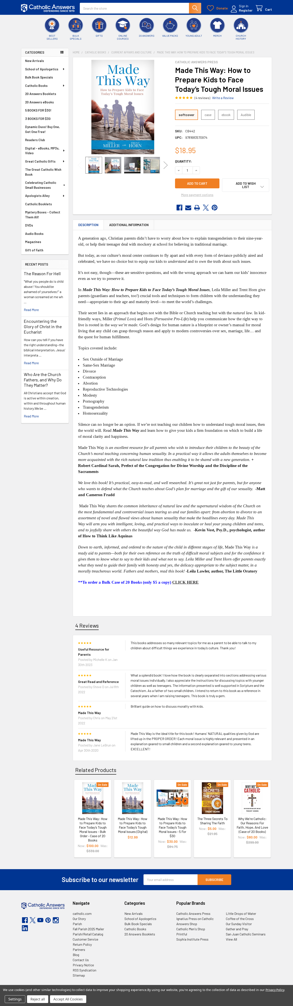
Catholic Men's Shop (190, 929)
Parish (77, 924)
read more (31, 310)
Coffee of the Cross (240, 919)
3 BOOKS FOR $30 (38, 119)
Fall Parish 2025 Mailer (88, 929)
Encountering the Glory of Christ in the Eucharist (43, 326)
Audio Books (34, 234)
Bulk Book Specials (39, 77)
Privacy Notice (83, 965)
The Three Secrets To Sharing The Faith (212, 821)
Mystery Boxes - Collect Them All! (42, 214)
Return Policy (82, 944)
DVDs (29, 225)
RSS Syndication (84, 970)
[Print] (197, 207)
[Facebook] (179, 207)
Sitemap (79, 975)
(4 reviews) (202, 98)
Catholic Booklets (38, 204)
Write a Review (223, 98)
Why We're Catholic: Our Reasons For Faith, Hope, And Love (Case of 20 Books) (252, 825)
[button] (245, 185)
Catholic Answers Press (193, 913)
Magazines (33, 242)
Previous (80, 165)
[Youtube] (40, 920)
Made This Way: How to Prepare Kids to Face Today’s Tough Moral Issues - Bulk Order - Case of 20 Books (92, 829)
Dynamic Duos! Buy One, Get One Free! (42, 129)
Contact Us (81, 960)
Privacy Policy (275, 990)
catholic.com (82, 913)
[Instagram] (56, 920)
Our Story (79, 919)
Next (165, 165)
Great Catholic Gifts (40, 161)
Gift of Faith (34, 250)
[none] (123, 107)
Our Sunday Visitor (239, 924)
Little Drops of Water (241, 913)
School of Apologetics (41, 69)
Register (245, 10)
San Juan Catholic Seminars (246, 934)
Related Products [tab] (95, 770)
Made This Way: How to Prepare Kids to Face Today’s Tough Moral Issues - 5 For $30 (172, 827)
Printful (181, 934)
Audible (246, 115)
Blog (76, 955)
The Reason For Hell (42, 273)
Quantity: (183, 161)
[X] (205, 207)
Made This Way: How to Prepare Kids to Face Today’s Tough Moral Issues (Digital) (132, 825)
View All (231, 939)
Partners (79, 949)
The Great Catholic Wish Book (43, 172)
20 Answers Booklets (40, 94)
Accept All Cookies (68, 999)
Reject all (37, 999)
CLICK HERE (185, 582)
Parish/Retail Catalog (88, 934)
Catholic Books (36, 86)
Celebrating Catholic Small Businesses (40, 185)
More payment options (197, 195)
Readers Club (35, 140)
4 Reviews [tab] (87, 625)
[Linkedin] (25, 928)
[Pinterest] (214, 207)
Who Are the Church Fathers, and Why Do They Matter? (43, 380)
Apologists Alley (37, 196)
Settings (15, 999)
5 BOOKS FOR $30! (38, 110)
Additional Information (129, 225)
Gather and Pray (237, 929)
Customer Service (85, 939)
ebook (226, 115)
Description (88, 225)
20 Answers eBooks (39, 102)
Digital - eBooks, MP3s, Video (42, 150)
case (208, 115)
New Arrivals (34, 61)
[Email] (188, 207)
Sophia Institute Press (192, 939)
